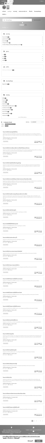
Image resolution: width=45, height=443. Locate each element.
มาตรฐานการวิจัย (6, 42)
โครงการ (4, 100)
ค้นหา (22, 25)
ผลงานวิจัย (5, 41)
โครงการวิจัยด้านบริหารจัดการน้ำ (10, 237)
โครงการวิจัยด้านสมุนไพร (8, 334)
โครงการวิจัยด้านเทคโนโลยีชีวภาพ (10, 320)
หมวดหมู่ (15, 11)
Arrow (8, 3)
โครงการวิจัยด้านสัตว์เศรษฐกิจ (9, 210)
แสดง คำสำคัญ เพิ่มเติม (22, 117)
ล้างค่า (25, 25)
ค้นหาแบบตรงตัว (37, 20)
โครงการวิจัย (5, 37)
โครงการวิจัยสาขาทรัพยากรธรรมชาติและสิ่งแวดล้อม (14, 393)
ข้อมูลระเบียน (5, 84)
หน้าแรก (4, 11)
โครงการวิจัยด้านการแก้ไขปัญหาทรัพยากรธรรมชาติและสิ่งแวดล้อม (17, 179)
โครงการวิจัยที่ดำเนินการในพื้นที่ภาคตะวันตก (12, 292)
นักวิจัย (4, 102)
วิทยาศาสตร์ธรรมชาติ (7, 113)
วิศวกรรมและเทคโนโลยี (7, 109)
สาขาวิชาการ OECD (6, 107)
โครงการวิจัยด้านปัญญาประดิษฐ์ (10, 363)
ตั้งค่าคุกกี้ (30, 441)
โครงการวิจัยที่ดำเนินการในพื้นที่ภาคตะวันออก (12, 279)
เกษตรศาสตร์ (5, 115)
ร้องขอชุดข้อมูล (37, 11)
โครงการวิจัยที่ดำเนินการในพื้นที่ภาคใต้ (11, 407)
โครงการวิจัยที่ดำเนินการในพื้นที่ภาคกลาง (12, 306)
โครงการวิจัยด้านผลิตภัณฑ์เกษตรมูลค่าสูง (12, 163)
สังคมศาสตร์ (5, 104)
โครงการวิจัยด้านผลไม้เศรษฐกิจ (10, 350)
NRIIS (4, 98)
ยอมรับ (38, 441)
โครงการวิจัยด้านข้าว (7, 377)
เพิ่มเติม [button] (4, 14)
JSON (4, 60)
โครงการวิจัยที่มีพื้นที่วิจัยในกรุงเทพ (10, 224)
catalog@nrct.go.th (35, 433)
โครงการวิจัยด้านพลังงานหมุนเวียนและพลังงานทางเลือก (15, 194)
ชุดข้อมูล (9, 11)
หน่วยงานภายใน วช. (23, 11)
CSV (4, 56)
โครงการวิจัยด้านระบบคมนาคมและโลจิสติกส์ (12, 251)
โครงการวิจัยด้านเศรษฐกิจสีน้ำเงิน (10, 132)
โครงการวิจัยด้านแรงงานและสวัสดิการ (11, 265)
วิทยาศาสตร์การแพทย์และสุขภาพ (9, 105)
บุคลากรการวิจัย (6, 39)
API (4, 54)
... (38, 421)
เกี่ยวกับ (30, 11)
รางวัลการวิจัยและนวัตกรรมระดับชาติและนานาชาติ (12, 44)
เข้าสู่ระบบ (42, 1)
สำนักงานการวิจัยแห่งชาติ (8, 70)
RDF (4, 58)
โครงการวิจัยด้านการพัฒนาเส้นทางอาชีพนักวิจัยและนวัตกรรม (16, 148)
